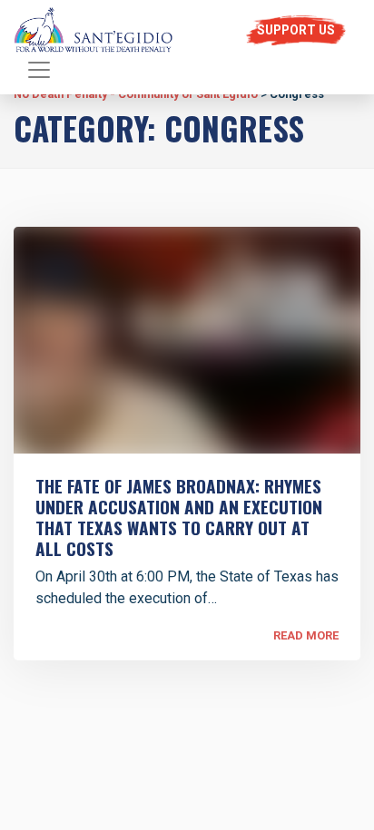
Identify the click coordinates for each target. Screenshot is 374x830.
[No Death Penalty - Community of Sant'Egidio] (93, 30)
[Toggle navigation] (39, 70)
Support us (296, 30)
